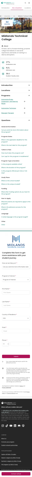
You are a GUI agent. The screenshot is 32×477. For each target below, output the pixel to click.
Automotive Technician (8, 108)
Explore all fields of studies (8, 454)
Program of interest (9, 276)
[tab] (5, 8)
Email (4, 327)
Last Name (6, 302)
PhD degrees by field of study (9, 464)
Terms (21, 386)
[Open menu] (29, 2)
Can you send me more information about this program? (14, 131)
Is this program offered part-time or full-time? (14, 172)
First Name (6, 289)
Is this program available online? (11, 164)
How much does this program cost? (12, 153)
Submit (16, 356)
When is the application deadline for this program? (14, 141)
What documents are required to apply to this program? (15, 203)
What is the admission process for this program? (13, 208)
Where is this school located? (10, 181)
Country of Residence (9, 314)
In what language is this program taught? (14, 217)
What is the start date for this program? (14, 145)
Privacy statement (6, 387)
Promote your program (7, 442)
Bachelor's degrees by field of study (11, 461)
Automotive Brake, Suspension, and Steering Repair (9, 101)
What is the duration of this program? (13, 167)
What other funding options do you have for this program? (15, 193)
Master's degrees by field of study (10, 458)
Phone (4, 340)
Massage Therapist (7, 113)
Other (3, 225)
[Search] (25, 2)
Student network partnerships (9, 445)
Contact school (16, 474)
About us (3, 438)
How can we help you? (9, 263)
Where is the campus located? (10, 184)
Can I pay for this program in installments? (15, 156)
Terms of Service (11, 393)
